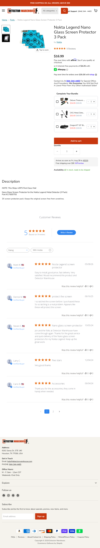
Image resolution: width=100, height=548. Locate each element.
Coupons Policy (83, 537)
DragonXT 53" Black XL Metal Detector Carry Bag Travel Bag (77, 125)
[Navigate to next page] (59, 411)
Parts (12, 20)
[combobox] (18, 250)
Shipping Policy (50, 537)
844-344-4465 (15, 464)
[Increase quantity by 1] (76, 151)
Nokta (59, 42)
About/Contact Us (34, 537)
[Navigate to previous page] (40, 411)
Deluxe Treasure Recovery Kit (77, 100)
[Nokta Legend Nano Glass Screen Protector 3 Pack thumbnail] (6, 29)
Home (4, 20)
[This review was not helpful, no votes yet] (90, 286)
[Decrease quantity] (88, 102)
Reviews (21, 537)
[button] (65, 48)
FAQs (13, 537)
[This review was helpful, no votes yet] (86, 286)
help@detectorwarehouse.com (19, 461)
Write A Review (67, 232)
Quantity (57, 146)
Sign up (41, 516)
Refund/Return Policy (66, 537)
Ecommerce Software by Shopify (50, 543)
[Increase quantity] (94, 102)
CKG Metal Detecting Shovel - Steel (77, 113)
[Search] (64, 11)
